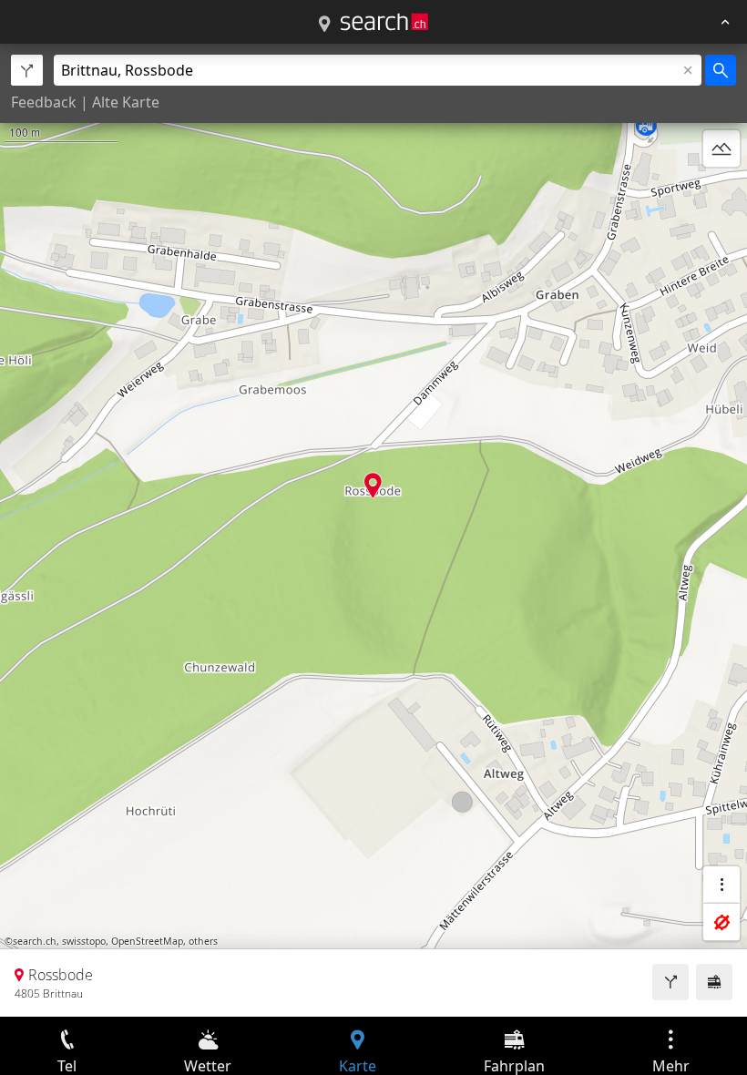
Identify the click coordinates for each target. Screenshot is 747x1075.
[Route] (670, 982)
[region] (373, 530)
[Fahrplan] (714, 982)
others (203, 941)
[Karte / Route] (324, 24)
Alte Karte (125, 102)
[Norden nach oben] (721, 192)
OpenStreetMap (147, 941)
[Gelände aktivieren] (721, 148)
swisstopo (84, 941)
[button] (373, 485)
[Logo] (384, 22)
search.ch (34, 941)
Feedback (44, 102)
